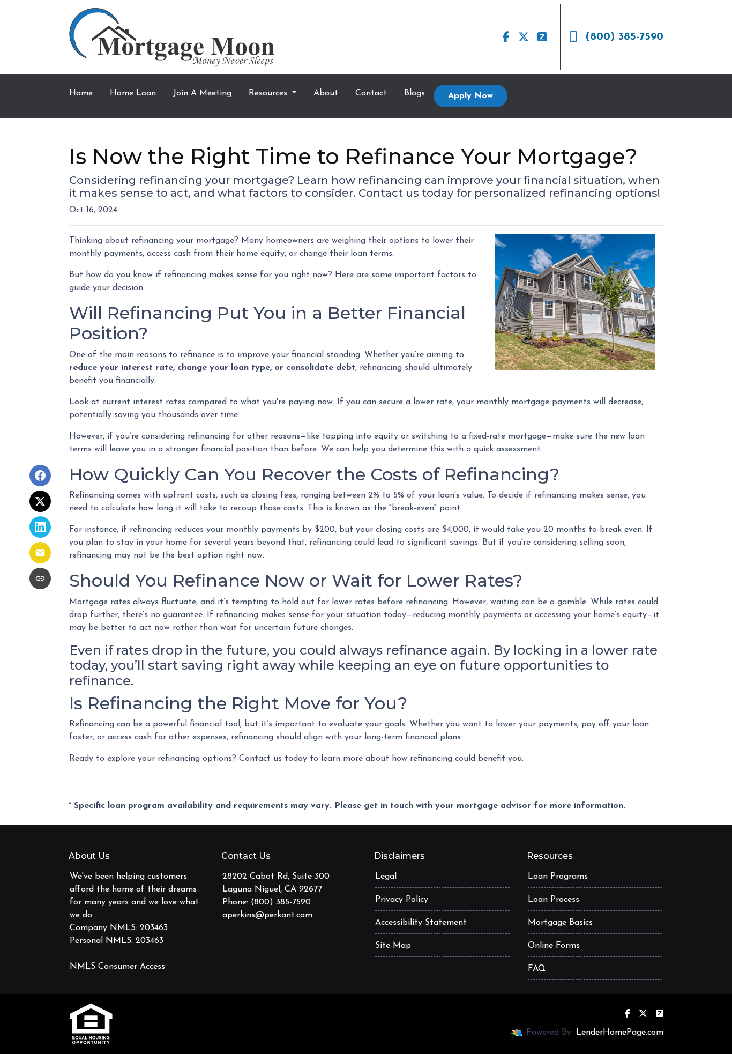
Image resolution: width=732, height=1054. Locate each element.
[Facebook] (506, 37)
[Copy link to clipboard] (40, 578)
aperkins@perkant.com (267, 915)
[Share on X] (40, 501)
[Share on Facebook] (40, 475)
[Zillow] (542, 37)
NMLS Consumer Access (117, 966)
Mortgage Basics (560, 922)
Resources (269, 93)
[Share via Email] (40, 552)
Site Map (393, 945)
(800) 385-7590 (624, 37)
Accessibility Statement (421, 922)
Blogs (414, 93)
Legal (386, 876)
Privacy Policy (401, 899)
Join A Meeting (202, 93)
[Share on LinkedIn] (40, 527)
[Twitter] (523, 37)
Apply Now (470, 96)
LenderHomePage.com (619, 1032)
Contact (371, 93)
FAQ (537, 968)
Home (81, 93)
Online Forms (554, 945)
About (325, 93)
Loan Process (553, 899)
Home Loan (133, 93)
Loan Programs (558, 876)
